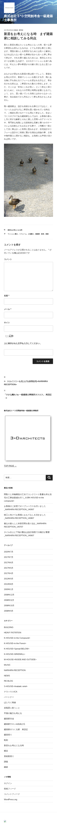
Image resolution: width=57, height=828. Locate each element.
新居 (42, 234)
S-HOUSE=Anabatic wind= (16, 686)
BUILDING (8, 627)
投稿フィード (10, 789)
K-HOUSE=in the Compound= (17, 638)
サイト (7, 322)
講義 (6, 761)
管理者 (21, 30)
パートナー (9, 697)
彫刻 (6, 740)
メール (7, 309)
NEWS (7, 676)
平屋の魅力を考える (13, 713)
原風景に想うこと (12, 708)
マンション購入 (13, 234)
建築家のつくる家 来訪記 (16, 729)
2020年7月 (8, 552)
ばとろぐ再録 (10, 702)
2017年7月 (8, 557)
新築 (47, 234)
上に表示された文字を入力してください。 (23, 343)
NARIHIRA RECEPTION (15, 670)
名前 (6, 295)
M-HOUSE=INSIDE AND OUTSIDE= (20, 659)
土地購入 (31, 234)
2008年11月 (9, 600)
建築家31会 (9, 718)
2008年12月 (9, 595)
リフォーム (23, 234)
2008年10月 (9, 605)
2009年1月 (8, 589)
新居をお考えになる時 (15, 230)
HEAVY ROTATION (12, 632)
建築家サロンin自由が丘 (14, 724)
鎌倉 (6, 767)
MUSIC (7, 665)
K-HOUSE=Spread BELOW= (16, 649)
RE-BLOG (8, 681)
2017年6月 (8, 562)
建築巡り (8, 735)
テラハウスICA (10, 692)
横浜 (6, 751)
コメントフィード (12, 794)
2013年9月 (8, 579)
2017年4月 (8, 573)
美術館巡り (9, 756)
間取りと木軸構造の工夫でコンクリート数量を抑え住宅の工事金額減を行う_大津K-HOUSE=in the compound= (28, 497)
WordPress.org (10, 799)
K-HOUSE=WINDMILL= (14, 654)
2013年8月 (8, 584)
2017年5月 (8, 568)
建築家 (37, 234)
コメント (8, 259)
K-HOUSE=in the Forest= (15, 643)
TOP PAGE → (10, 466)
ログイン (8, 783)
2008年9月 (8, 611)
